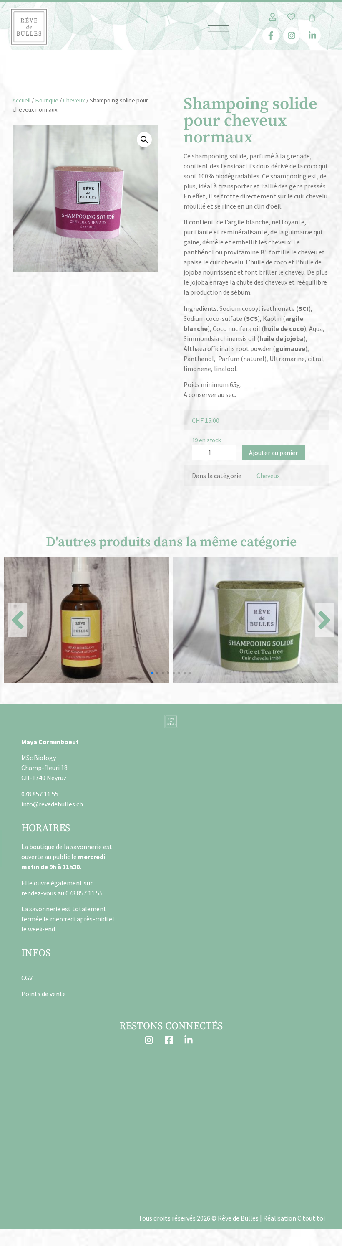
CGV (27, 978)
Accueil (21, 100)
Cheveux (74, 100)
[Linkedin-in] (312, 35)
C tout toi (311, 1218)
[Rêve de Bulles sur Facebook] (171, 1040)
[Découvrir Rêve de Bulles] (29, 27)
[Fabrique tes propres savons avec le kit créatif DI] (275, 1138)
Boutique (46, 100)
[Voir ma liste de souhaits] (291, 17)
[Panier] (312, 17)
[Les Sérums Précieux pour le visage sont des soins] (275, 1078)
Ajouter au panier (273, 452)
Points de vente (43, 993)
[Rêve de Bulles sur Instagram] (151, 1040)
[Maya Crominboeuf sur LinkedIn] (191, 1040)
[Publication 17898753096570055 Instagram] (67, 1078)
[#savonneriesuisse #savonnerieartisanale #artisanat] (171, 1078)
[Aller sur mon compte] (273, 17)
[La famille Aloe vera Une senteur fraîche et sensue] (67, 1138)
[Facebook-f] (270, 35)
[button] (144, 139)
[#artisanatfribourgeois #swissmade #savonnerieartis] (171, 1138)
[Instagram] (291, 35)
